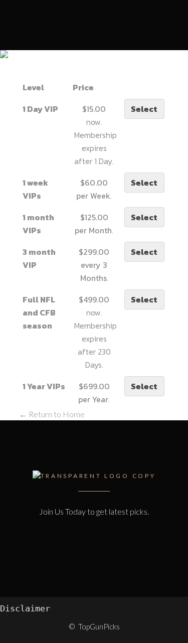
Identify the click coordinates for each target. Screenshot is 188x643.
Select (144, 109)
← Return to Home (52, 414)
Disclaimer (25, 608)
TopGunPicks (99, 626)
